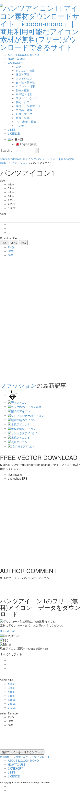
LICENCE (14, 133)
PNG (4, 243)
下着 (61, 159)
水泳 (66, 159)
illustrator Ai (7, 631)
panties (4, 159)
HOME (4, 163)
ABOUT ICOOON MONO (23, 55)
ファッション (19, 163)
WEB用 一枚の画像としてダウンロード (25, 757)
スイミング (29, 159)
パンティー (51, 159)
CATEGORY (15, 63)
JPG (14, 243)
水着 (72, 159)
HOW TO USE (16, 59)
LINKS (12, 130)
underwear (15, 159)
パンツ (40, 159)
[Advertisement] (15, 318)
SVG (23, 243)
